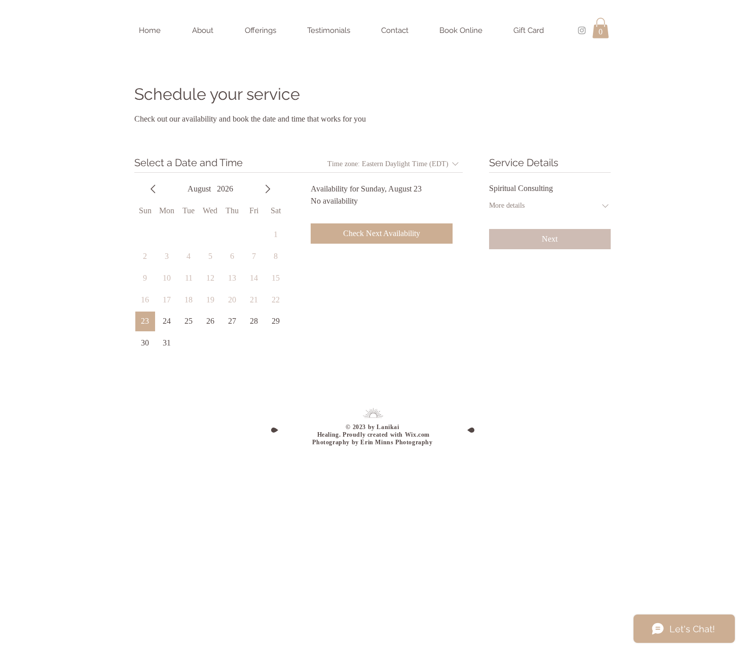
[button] (600, 28)
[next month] (268, 189)
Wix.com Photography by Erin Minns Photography (372, 438)
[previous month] (153, 189)
